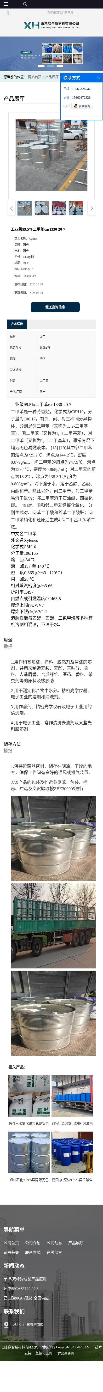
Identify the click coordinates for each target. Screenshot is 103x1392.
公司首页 (11, 1243)
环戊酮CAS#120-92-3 (21, 1289)
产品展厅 (52, 77)
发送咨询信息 (55, 307)
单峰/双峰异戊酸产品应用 (25, 1279)
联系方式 (32, 1252)
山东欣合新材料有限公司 (19, 1347)
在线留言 (54, 1252)
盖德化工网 (43, 1353)
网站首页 (34, 77)
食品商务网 (65, 1353)
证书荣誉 (11, 1252)
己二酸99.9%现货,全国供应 (26, 1298)
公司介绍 (32, 1243)
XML (88, 1347)
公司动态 (54, 1243)
